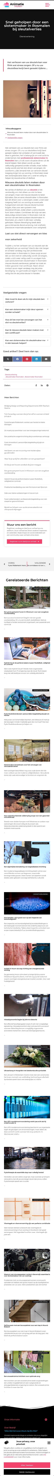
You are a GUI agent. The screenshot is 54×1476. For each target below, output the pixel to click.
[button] (49, 1443)
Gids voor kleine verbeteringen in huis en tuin (21, 493)
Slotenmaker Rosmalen (34, 377)
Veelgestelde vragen (14, 138)
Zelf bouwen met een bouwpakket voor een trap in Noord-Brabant (26, 1326)
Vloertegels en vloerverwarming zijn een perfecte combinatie (27, 1223)
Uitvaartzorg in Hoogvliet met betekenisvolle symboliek (25, 1070)
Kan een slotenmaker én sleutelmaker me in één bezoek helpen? (27, 341)
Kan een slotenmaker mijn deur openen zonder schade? (27, 310)
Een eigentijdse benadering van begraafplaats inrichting (25, 867)
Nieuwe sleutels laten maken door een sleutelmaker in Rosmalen (27, 133)
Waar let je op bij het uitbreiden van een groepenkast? (24, 459)
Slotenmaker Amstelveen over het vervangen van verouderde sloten (23, 765)
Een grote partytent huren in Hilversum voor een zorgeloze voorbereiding (26, 612)
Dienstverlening (27, 36)
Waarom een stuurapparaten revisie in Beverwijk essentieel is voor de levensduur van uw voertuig (27, 1275)
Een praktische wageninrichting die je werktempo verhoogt (26, 436)
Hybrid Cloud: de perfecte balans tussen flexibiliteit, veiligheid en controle (27, 663)
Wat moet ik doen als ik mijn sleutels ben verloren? (27, 300)
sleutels (33, 190)
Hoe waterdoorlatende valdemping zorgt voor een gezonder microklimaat (27, 816)
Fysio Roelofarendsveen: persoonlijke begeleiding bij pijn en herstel (26, 714)
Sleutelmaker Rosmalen (15, 377)
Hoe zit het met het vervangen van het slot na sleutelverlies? (27, 321)
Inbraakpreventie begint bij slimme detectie (20, 1019)
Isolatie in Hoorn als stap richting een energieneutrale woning (24, 969)
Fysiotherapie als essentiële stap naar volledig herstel (24, 1172)
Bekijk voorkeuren (27, 1472)
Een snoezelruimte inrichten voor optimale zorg (22, 1376)
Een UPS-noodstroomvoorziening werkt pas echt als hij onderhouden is (25, 1122)
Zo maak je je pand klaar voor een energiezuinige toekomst (26, 430)
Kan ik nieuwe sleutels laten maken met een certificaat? (27, 331)
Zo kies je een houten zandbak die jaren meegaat (22, 465)
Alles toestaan (27, 1465)
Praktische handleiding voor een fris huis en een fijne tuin (25, 487)
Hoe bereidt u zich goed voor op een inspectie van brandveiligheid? (23, 918)
